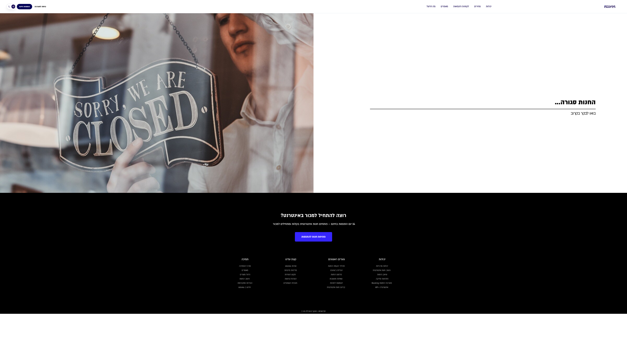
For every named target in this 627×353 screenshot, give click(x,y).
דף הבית (322, 311)
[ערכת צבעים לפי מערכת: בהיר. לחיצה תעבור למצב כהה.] (11, 6)
